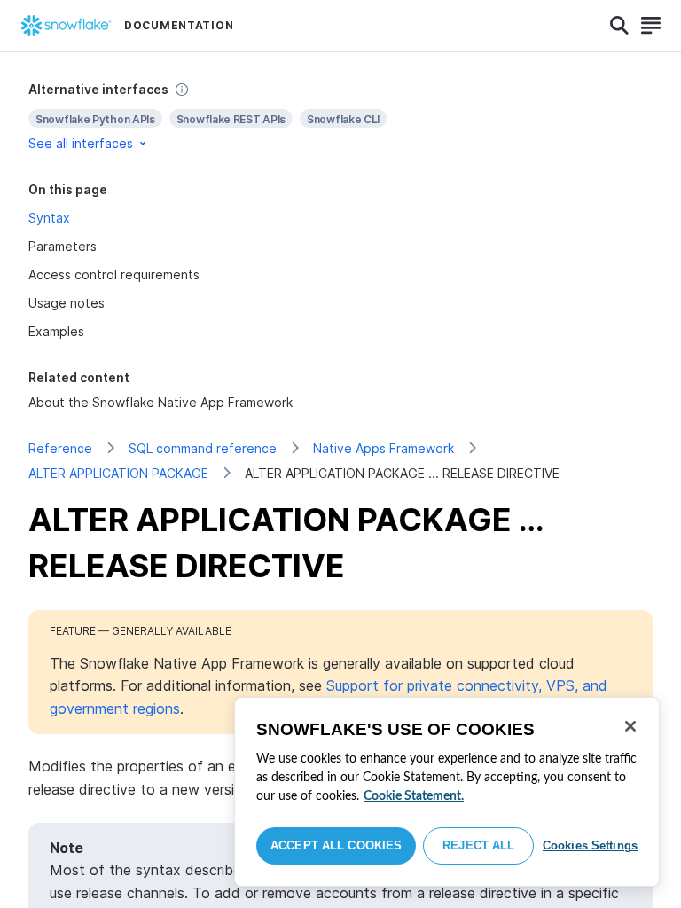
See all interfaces (80, 143)
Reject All (478, 845)
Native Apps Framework (383, 448)
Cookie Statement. (414, 796)
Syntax (49, 217)
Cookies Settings (590, 845)
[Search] (619, 26)
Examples (56, 331)
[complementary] (340, 117)
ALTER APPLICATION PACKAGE (118, 473)
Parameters (62, 246)
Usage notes (66, 302)
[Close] (630, 726)
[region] (447, 792)
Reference (60, 448)
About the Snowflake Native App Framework (160, 402)
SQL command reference (203, 448)
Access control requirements (114, 274)
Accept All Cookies (336, 845)
